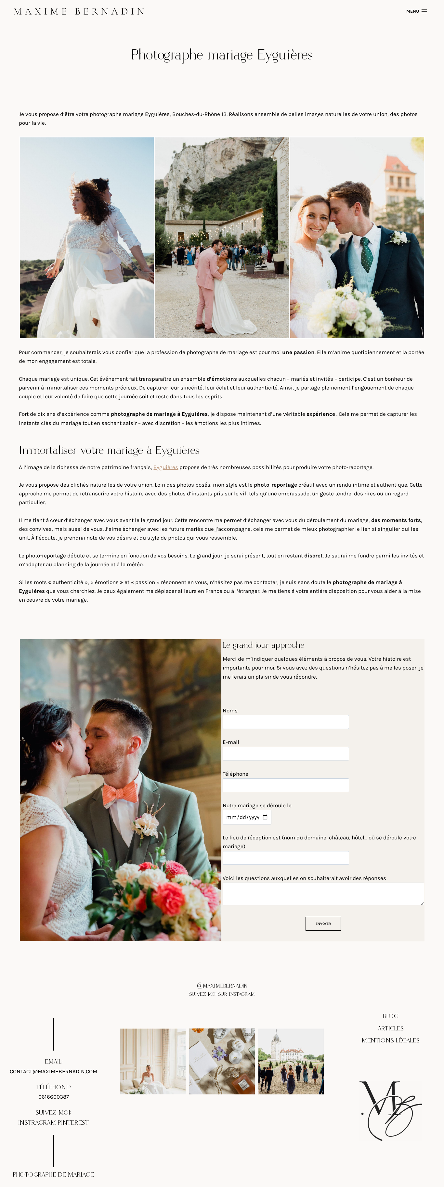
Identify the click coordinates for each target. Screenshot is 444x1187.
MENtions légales (391, 1040)
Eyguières (165, 467)
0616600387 (53, 1096)
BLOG (390, 1016)
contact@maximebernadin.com (53, 1071)
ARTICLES (391, 1028)
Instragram (37, 1123)
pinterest (73, 1123)
